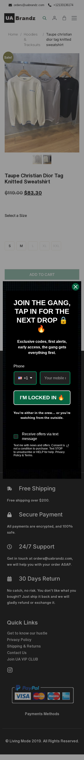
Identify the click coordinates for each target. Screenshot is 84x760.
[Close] (75, 286)
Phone (19, 366)
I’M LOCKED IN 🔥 (42, 397)
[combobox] (25, 378)
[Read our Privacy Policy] (67, 446)
